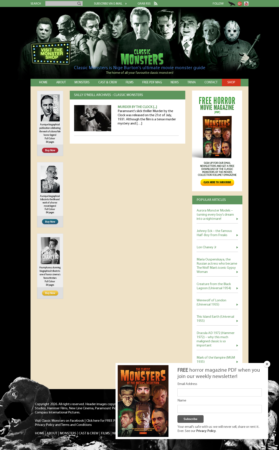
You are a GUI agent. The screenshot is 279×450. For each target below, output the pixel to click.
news (175, 82)
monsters (82, 82)
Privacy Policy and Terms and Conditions (63, 425)
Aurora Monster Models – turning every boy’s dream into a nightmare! (215, 215)
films (130, 82)
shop (231, 82)
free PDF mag (152, 82)
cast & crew (107, 82)
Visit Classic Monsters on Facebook (59, 421)
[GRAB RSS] (154, 4)
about (61, 82)
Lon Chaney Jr (206, 247)
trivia (191, 82)
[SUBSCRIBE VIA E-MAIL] (124, 4)
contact (211, 82)
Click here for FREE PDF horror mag (111, 421)
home (43, 82)
